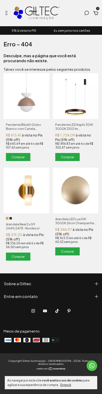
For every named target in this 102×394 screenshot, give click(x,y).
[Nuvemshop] (51, 369)
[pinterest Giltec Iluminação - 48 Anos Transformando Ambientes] (69, 311)
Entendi (65, 385)
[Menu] (7, 13)
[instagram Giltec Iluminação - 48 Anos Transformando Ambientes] (33, 311)
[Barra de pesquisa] (86, 13)
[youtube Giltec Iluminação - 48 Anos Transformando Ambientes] (45, 311)
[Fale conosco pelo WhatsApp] (92, 365)
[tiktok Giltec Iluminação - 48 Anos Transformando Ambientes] (57, 311)
